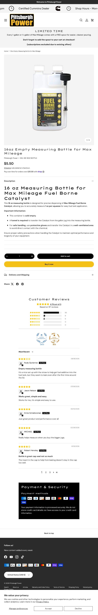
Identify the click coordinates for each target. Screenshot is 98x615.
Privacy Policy (8, 589)
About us (16, 587)
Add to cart (65, 256)
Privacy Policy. (42, 602)
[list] (49, 100)
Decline (78, 608)
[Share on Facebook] (17, 284)
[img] (24, 359)
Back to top (49, 533)
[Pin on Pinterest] (22, 284)
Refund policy (87, 587)
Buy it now (49, 264)
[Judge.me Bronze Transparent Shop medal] (54, 338)
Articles (25, 587)
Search (6, 587)
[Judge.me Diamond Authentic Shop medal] (41, 338)
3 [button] (50, 472)
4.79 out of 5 (55, 304)
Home (6, 51)
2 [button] (45, 472)
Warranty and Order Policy (41, 587)
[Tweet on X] (12, 284)
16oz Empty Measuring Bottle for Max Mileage (25, 51)
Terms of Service (59, 587)
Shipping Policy (74, 587)
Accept (48, 608)
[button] (35, 313)
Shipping (7, 168)
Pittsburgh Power (11, 158)
